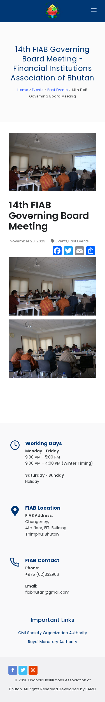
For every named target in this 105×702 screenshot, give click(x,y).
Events (61, 241)
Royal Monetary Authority (52, 641)
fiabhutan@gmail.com (47, 592)
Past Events (78, 241)
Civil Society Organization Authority (52, 633)
